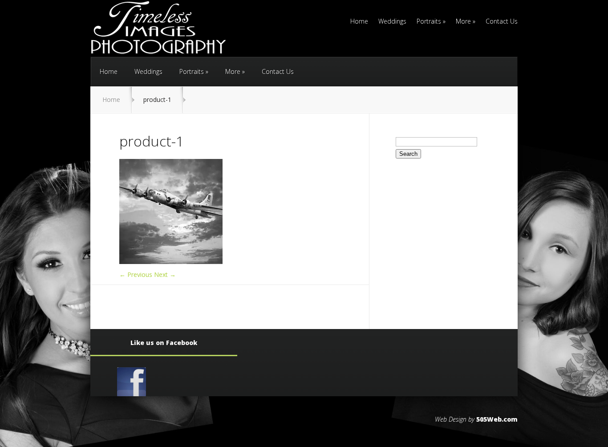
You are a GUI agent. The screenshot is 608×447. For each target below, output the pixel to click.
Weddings (392, 21)
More (465, 21)
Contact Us (502, 21)
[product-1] (171, 261)
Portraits (431, 21)
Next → (165, 274)
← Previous (135, 274)
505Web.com (497, 419)
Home (359, 21)
